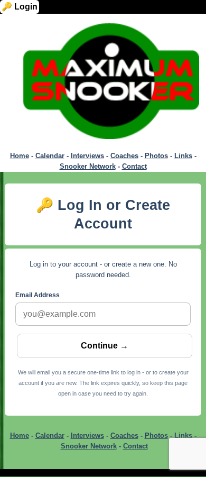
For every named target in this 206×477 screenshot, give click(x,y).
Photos (156, 156)
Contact (134, 166)
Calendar (49, 156)
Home (19, 156)
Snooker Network (88, 166)
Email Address (37, 295)
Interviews (87, 156)
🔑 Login (20, 6)
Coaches (124, 156)
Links (183, 156)
